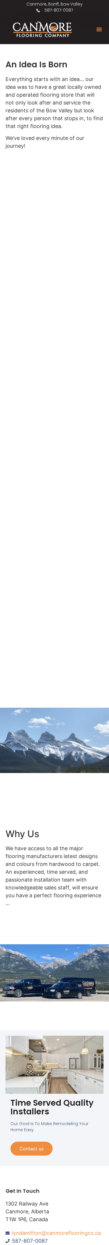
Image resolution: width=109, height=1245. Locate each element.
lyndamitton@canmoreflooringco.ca (56, 1233)
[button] (99, 29)
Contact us (31, 1149)
